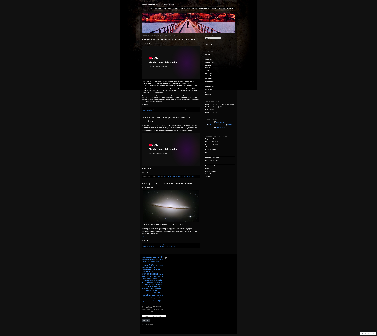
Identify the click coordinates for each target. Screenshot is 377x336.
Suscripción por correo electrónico (151, 307)
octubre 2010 (208, 84)
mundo (147, 293)
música (157, 293)
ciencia (173, 109)
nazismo (153, 295)
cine (151, 265)
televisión (149, 301)
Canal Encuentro (150, 263)
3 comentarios (190, 176)
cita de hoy (145, 267)
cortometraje (147, 269)
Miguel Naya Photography (212, 157)
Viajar (164, 8)
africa (148, 257)
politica (161, 297)
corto (153, 267)
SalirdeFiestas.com (210, 171)
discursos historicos (148, 276)
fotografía (194, 244)
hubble (144, 246)
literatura (155, 290)
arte (161, 259)
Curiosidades (157, 8)
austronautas (171, 244)
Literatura (194, 8)
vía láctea (184, 176)
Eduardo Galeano (146, 278)
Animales (182, 8)
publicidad (152, 299)
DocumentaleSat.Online (211, 144)
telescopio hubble (160, 246)
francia (158, 282)
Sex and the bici (209, 174)
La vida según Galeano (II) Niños (214, 107)
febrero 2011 (208, 73)
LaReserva (208, 152)
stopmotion (144, 301)
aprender (150, 259)
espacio (190, 244)
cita (155, 265)
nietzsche (159, 295)
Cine (151, 8)
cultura (177, 109)
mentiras (162, 290)
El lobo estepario (209, 109)
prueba (147, 298)
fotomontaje (153, 282)
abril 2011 (208, 70)
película (149, 297)
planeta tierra (152, 246)
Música (169, 8)
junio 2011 (208, 65)
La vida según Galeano (211, 112)
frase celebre (145, 284)
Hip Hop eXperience (210, 149)
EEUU (159, 278)
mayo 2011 (208, 67)
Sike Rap (207, 176)
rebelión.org (208, 168)
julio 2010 (208, 92)
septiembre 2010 (209, 86)
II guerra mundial (156, 288)
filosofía (159, 280)
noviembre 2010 (209, 81)
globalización (149, 286)
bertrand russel (154, 261)
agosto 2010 (208, 89)
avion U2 (166, 109)
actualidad (144, 257)
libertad (148, 290)
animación (153, 257)
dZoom (207, 147)
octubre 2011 (208, 59)
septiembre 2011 (209, 62)
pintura (153, 297)
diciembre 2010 (209, 78)
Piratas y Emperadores (211, 160)
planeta (157, 297)
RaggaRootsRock (210, 166)
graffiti (155, 286)
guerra (144, 288)
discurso (160, 274)
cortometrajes (156, 269)
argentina (156, 259)
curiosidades (182, 109)
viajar (159, 301)
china (156, 263)
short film (161, 299)
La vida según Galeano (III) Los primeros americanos (219, 104)
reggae (156, 298)
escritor (144, 280)
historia (149, 288)
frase (162, 282)
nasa (148, 246)
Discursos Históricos (204, 8)
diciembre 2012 (209, 54)
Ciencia (188, 8)
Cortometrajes (221, 8)
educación (154, 278)
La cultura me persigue (151, 4)
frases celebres (155, 284)
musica (151, 293)
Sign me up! (146, 320)
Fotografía (175, 8)
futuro (143, 286)
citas (150, 267)
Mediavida (208, 155)
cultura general (155, 272)
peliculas (144, 297)
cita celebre (160, 265)
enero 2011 (208, 76)
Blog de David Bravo (210, 139)
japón (143, 290)
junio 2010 (208, 94)
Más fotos (207, 130)
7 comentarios (172, 246)
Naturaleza (213, 8)
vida (163, 301)
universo (195, 109)
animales (160, 257)
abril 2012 (208, 57)
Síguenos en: (210, 44)
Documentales (230, 8)
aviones (170, 109)
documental (158, 276)
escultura (148, 280)
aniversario (144, 259)
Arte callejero (146, 261)
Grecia (158, 286)
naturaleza (146, 295)
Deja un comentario (147, 110)
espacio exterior (189, 109)
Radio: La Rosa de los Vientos (213, 163)
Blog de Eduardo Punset (211, 141)
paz (162, 295)
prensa (143, 298)
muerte (144, 293)
